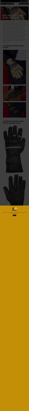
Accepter (14, 215)
